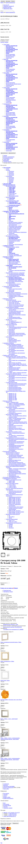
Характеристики (7, 590)
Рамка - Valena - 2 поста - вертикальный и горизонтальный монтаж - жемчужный (10, 738)
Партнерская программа (8, 786)
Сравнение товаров (7, 807)
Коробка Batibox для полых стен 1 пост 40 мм (11, 699)
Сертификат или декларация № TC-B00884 (13, 629)
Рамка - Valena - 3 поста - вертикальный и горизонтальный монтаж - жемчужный (10, 759)
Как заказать (6, 793)
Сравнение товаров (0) (8, 6)
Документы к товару (8, 591)
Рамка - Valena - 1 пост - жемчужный (9, 718)
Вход (4, 803)
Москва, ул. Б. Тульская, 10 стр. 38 (11, 812)
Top (1, 842)
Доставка (5, 794)
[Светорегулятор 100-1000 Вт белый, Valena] (12, 551)
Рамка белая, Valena (5, 680)
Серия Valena (6, 159)
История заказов (7, 805)
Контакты (5, 785)
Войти (2, 2)
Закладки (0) (6, 4)
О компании (6, 783)
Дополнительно (4, 153)
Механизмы (6, 160)
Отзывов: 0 (10, 566)
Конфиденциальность (8, 798)
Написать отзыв (17, 566)
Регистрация (6, 804)
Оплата (5, 795)
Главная (5, 155)
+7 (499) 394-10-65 (12, 813)
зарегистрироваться (10, 2)
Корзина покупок (7, 7)
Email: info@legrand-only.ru (10, 816)
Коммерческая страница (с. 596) (10, 624)
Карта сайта (6, 788)
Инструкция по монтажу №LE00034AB (12, 627)
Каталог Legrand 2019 (8, 787)
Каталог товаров (4, 42)
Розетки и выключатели (8, 156)
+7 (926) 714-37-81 (12, 815)
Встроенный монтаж (8, 158)
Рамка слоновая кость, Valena (7, 661)
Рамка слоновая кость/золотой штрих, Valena (11, 642)
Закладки (5, 806)
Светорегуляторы (7, 161)
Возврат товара (6, 797)
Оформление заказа (7, 8)
